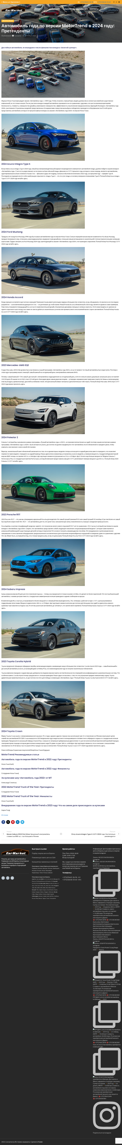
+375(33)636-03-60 (104, 2)
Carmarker (17, 36)
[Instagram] (3, 878)
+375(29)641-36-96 (86, 2)
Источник (4, 815)
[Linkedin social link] (18, 822)
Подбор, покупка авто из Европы (43, 853)
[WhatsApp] (12, 878)
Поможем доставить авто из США (43, 857)
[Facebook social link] (3, 822)
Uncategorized (7, 21)
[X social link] (8, 822)
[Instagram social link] (114, 2)
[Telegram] (7, 878)
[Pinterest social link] (13, 822)
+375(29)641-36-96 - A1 (71, 877)
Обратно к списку (61, 834)
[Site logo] (13, 9)
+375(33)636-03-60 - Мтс (71, 880)
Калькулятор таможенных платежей (44, 862)
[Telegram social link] (119, 2)
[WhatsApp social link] (116, 2)
